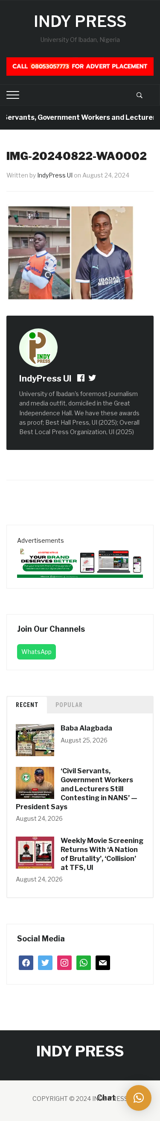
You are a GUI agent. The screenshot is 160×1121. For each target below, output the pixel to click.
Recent (27, 704)
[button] (138, 1098)
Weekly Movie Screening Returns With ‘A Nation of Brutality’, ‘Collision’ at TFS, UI (102, 854)
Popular (69, 704)
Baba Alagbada (86, 728)
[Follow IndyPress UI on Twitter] (92, 379)
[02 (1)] (80, 561)
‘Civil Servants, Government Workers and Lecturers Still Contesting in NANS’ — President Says (76, 788)
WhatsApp (36, 651)
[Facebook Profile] (81, 379)
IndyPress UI (55, 175)
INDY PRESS (80, 21)
